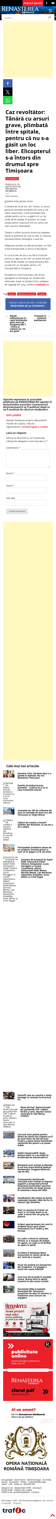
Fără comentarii (11, 196)
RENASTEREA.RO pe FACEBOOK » (28, 305)
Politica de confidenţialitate (16, 1492)
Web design (6, 1500)
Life (10, 1484)
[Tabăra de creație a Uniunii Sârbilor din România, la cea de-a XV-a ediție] (8, 839)
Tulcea (41, 294)
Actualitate (7, 1479)
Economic (14, 1481)
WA (7, 100)
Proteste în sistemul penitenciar (40, 318)
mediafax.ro (42, 284)
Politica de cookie (23, 1489)
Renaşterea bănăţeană (11, 189)
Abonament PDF (22, 1487)
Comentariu (13, 447)
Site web (10, 498)
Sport (4, 1484)
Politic (24, 1481)
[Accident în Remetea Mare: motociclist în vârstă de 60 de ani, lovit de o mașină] (8, 1256)
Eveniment (19, 1479)
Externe (18, 1484)
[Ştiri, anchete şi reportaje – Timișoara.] (20, 12)
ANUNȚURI (29, 1484)
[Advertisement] (28, 50)
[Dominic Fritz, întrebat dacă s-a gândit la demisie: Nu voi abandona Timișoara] (8, 776)
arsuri (12, 294)
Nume (10, 473)
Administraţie (34, 1479)
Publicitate (7, 1489)
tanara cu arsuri (26, 294)
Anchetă (46, 1479)
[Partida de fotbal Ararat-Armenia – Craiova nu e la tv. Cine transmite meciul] (8, 802)
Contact (35, 1492)
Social (5, 1481)
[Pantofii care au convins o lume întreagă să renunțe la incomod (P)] (8, 1098)
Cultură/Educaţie (37, 1481)
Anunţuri (37, 1487)
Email (10, 485)
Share (7, 83)
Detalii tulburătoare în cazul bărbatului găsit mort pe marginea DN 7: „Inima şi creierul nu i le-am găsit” (18, 323)
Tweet (7, 92)
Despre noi (7, 1487)
